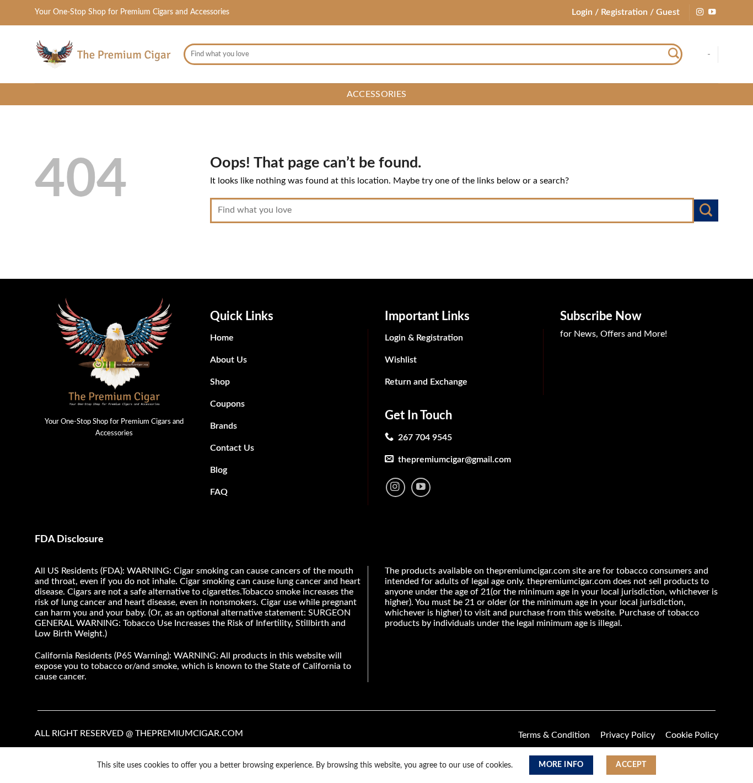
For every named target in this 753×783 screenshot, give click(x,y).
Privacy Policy (627, 735)
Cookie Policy (691, 735)
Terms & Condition (554, 735)
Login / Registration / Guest (626, 12)
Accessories (377, 94)
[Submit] (673, 54)
